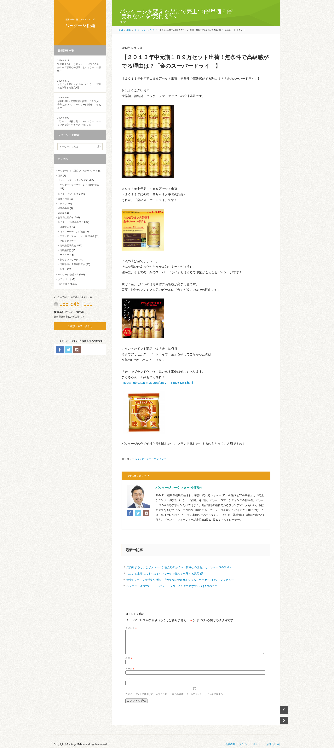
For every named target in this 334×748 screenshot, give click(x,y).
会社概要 (230, 744)
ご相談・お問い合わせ (80, 326)
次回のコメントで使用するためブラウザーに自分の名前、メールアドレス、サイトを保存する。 (175, 694)
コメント (131, 627)
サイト (128, 678)
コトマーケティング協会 (72, 231)
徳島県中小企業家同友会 (72, 264)
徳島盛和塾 (65, 250)
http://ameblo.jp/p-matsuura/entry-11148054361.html (157, 382)
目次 (60, 175)
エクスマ (64, 254)
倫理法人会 (65, 226)
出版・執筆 (63, 198)
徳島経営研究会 (68, 245)
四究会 (63, 268)
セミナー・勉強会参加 (69, 221)
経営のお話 (63, 208)
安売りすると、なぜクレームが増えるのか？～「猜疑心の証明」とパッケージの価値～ (79, 65)
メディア (62, 203)
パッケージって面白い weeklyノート (78, 170)
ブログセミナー (68, 240)
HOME (121, 30)
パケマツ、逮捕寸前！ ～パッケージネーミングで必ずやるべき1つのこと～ (79, 121)
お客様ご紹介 (65, 217)
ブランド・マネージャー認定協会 (77, 236)
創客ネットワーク (69, 259)
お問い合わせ (273, 744)
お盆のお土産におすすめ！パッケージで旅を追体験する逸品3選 (79, 84)
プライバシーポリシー (250, 744)
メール (129, 668)
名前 (128, 657)
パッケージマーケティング (72, 180)
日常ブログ (63, 283)
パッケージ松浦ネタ (68, 274)
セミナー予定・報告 (68, 193)
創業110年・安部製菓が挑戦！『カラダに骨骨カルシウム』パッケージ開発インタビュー (79, 102)
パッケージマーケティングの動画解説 (79, 184)
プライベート (65, 279)
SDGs (61, 212)
